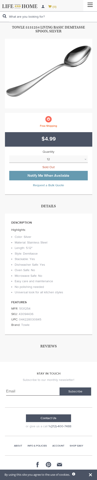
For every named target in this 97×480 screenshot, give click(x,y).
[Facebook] (38, 464)
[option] (48, 73)
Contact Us (48, 418)
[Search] (4, 16)
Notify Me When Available (48, 175)
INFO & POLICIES (37, 445)
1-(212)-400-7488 (59, 426)
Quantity (48, 151)
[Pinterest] (48, 464)
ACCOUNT (58, 445)
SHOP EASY (76, 445)
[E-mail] (59, 464)
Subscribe (75, 391)
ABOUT (18, 445)
